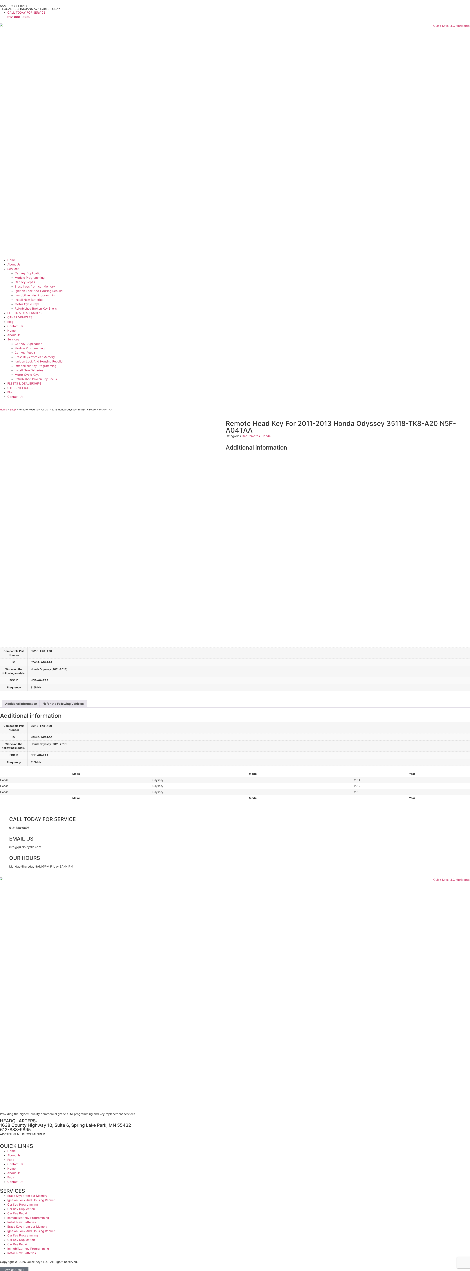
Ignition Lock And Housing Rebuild (39, 291)
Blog (10, 322)
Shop (13, 409)
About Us (13, 264)
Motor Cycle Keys (27, 304)
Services (13, 269)
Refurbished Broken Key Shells (36, 308)
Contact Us (15, 326)
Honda (266, 436)
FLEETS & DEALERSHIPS (24, 313)
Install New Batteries (29, 299)
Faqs (10, 1160)
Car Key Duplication (28, 273)
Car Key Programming (22, 1204)
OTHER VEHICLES (19, 317)
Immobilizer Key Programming (35, 295)
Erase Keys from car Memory (35, 286)
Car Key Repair (25, 282)
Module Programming (30, 277)
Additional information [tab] (21, 703)
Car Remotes (251, 436)
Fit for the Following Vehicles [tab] (63, 703)
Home (11, 260)
